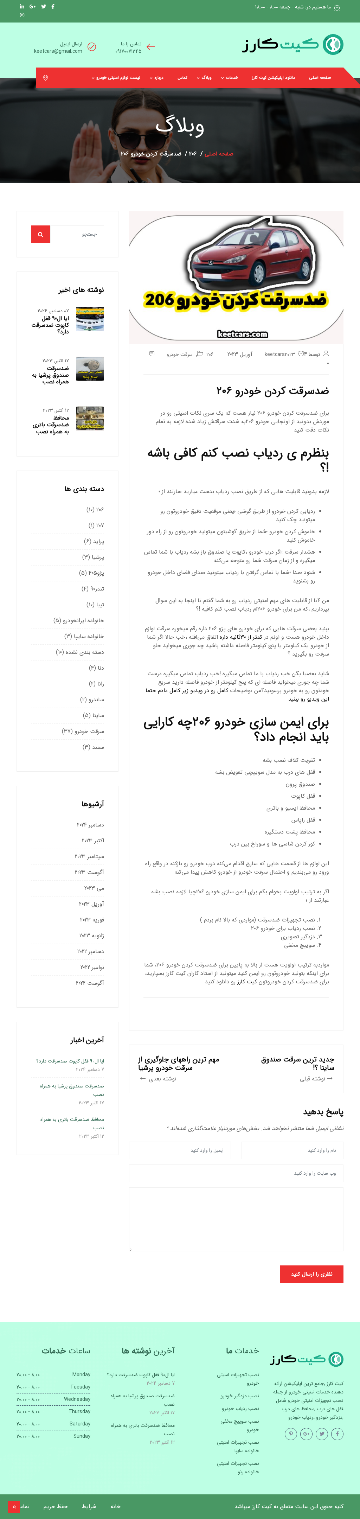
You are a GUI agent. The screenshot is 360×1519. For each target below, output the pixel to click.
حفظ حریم (56, 1506)
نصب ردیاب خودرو (240, 1408)
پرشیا (98, 557)
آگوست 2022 (90, 983)
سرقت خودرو (180, 354)
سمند (98, 747)
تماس (182, 77)
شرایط (89, 1506)
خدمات (232, 77)
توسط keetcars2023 (292, 354)
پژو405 (96, 573)
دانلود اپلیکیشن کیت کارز (273, 77)
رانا (100, 683)
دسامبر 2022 (90, 951)
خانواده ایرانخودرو (83, 620)
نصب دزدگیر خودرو (239, 1396)
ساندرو (96, 699)
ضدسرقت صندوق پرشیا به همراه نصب (50, 375)
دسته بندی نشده (85, 652)
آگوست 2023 (89, 872)
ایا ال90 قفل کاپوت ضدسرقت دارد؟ (50, 325)
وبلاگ (206, 77)
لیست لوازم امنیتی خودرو (118, 77)
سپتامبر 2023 (89, 856)
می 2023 (94, 888)
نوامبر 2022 (92, 967)
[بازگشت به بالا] (14, 1507)
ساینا (98, 715)
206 (209, 354)
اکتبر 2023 (93, 840)
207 (100, 525)
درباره (158, 77)
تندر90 (97, 589)
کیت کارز (247, 981)
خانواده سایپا (89, 636)
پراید (98, 541)
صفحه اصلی (320, 77)
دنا (101, 668)
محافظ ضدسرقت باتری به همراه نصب (51, 425)
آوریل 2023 (91, 904)
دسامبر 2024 (90, 825)
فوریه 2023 (92, 919)
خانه (115, 1506)
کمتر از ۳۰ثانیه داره (241, 637)
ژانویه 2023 (91, 935)
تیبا (100, 604)
